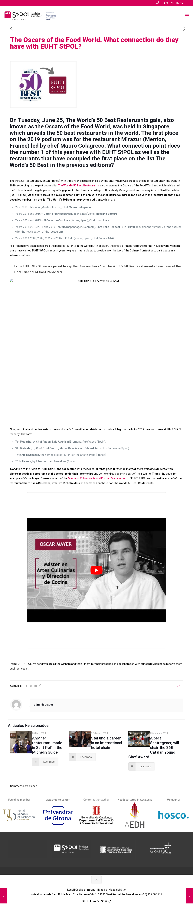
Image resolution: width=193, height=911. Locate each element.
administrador (43, 704)
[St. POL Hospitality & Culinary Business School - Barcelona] (30, 15)
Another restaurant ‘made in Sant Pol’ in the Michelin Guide (47, 745)
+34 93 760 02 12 (172, 3)
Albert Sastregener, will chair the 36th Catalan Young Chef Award (153, 747)
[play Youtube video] (96, 570)
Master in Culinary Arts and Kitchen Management (97, 478)
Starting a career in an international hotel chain (106, 743)
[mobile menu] (187, 15)
